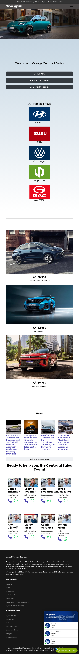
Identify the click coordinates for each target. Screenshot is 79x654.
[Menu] (71, 6)
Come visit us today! (39, 87)
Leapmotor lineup (12, 630)
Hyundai (9, 584)
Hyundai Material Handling (15, 606)
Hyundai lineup (11, 616)
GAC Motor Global (12, 595)
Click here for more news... (40, 459)
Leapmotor (10, 598)
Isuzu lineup (10, 619)
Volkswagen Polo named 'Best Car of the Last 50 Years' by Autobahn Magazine (64, 442)
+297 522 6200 (21, 2)
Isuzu (8, 588)
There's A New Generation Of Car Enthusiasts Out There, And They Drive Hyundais (48, 442)
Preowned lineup (11, 637)
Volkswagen (10, 591)
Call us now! (39, 73)
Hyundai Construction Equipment (17, 602)
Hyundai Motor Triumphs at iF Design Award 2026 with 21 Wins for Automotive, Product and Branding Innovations (13, 444)
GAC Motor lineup (12, 626)
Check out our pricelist (39, 80)
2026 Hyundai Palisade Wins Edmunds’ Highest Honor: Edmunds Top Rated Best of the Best (30, 442)
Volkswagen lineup (12, 623)
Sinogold (9, 634)
